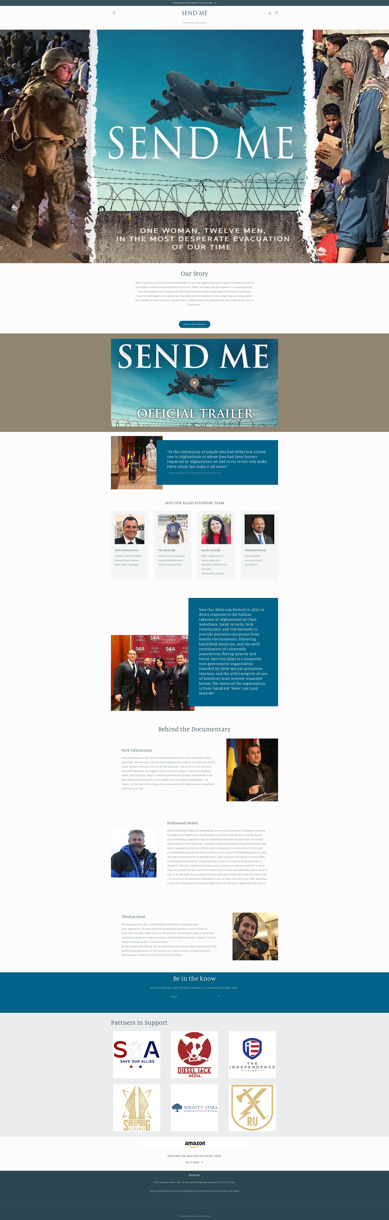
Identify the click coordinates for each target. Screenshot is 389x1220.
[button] (114, 13)
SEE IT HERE (192, 1162)
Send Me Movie (189, 1216)
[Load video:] (194, 382)
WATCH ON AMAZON (194, 324)
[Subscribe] (218, 996)
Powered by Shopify (203, 1216)
